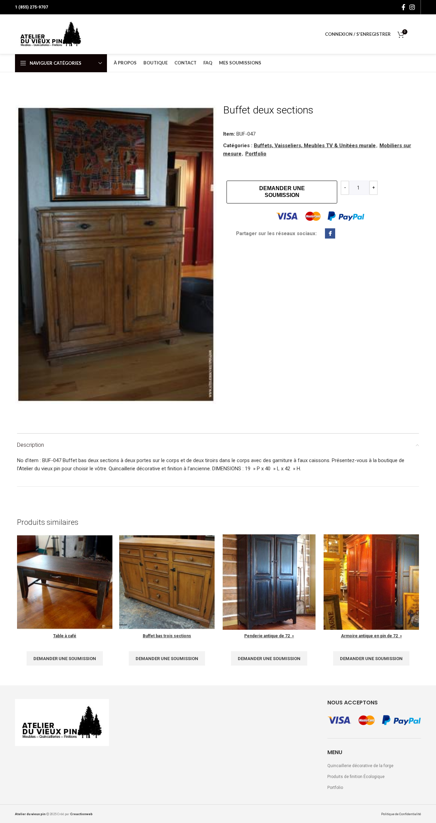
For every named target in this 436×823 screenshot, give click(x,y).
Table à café (64, 636)
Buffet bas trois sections (167, 636)
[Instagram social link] (412, 7)
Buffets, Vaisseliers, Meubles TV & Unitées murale (315, 145)
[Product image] (167, 582)
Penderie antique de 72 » (269, 636)
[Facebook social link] (403, 7)
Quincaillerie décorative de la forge (360, 765)
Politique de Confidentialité (401, 814)
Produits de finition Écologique (356, 776)
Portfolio (255, 154)
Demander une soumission (282, 191)
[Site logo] (51, 34)
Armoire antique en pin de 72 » (371, 636)
